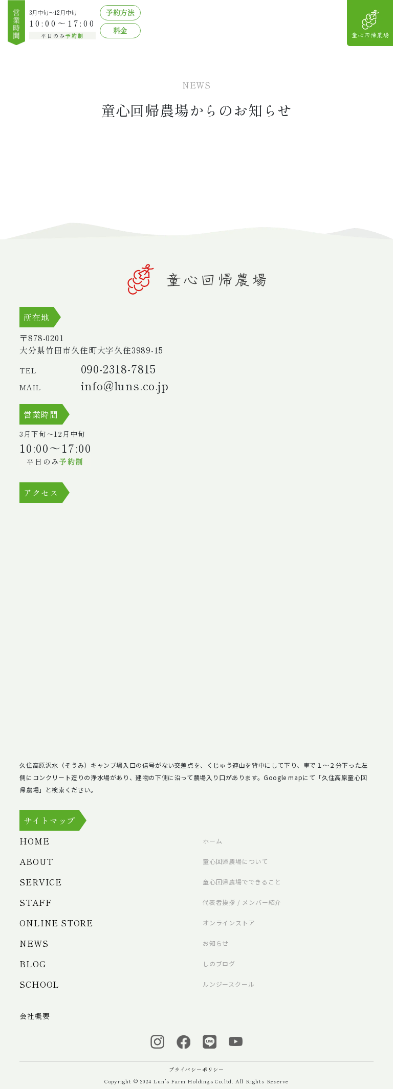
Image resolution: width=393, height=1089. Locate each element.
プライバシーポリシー (196, 1069)
